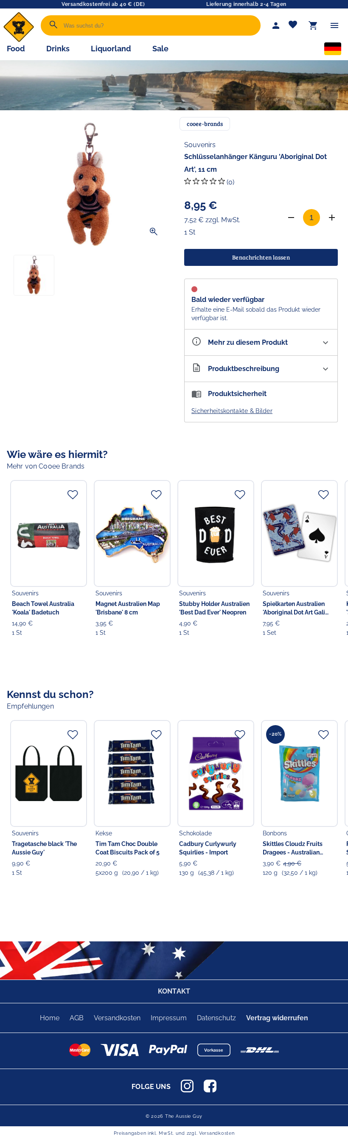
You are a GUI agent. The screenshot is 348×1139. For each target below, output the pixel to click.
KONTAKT (174, 991)
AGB (77, 1018)
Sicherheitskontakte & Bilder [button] (231, 411)
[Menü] (334, 25)
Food (16, 48)
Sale (160, 48)
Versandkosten (117, 1018)
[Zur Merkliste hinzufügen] (72, 494)
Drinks (58, 48)
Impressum (169, 1018)
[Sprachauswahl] (332, 50)
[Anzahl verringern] (291, 217)
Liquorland (111, 48)
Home (49, 1018)
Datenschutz (216, 1018)
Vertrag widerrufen (277, 1018)
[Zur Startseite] (18, 40)
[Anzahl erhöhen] (332, 217)
